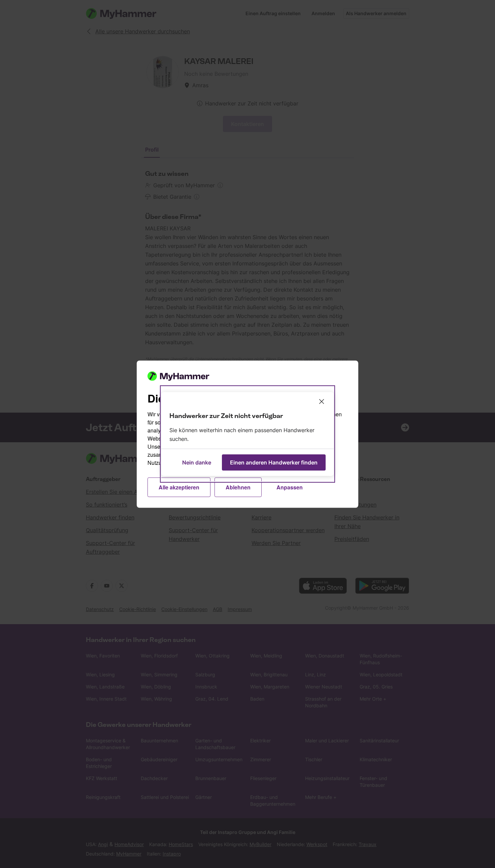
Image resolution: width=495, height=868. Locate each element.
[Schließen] (322, 401)
